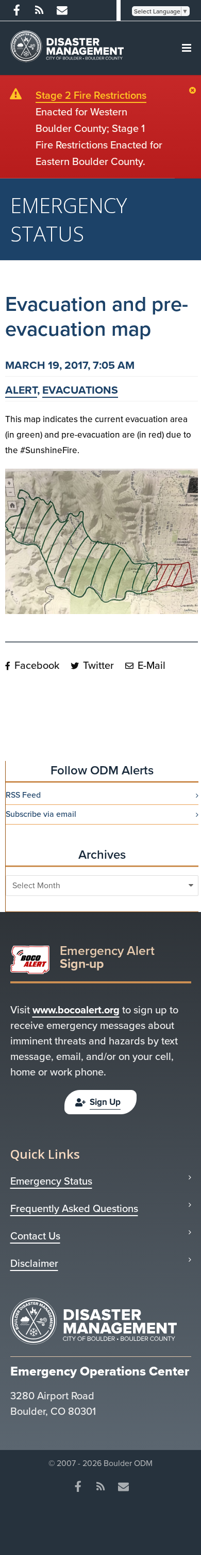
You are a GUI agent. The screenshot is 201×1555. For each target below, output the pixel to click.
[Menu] (186, 48)
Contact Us (35, 1236)
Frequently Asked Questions (74, 1208)
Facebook (35, 665)
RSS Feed (23, 795)
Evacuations (80, 390)
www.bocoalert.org (76, 1010)
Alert (21, 390)
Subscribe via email (41, 814)
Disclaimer (34, 1263)
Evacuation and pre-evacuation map (96, 316)
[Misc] (62, 10)
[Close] (195, 91)
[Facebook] (16, 10)
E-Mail (150, 665)
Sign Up (105, 1102)
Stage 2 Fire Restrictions (91, 95)
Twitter (97, 665)
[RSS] (39, 10)
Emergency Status (51, 1181)
